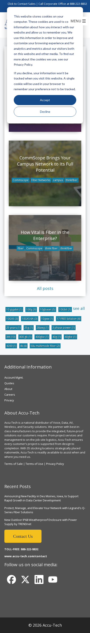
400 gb (25, 337)
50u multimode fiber (45, 346)
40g (56, 337)
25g (28, 328)
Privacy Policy (55, 464)
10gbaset (47, 309)
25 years (13, 328)
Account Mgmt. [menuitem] (13, 377)
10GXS (12, 319)
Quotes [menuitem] (9, 383)
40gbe (70, 337)
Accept (45, 100)
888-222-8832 (78, 4)
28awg (42, 328)
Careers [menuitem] (9, 395)
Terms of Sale (13, 464)
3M (10, 337)
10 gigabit (14, 309)
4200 (11, 346)
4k (23, 346)
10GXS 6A (29, 319)
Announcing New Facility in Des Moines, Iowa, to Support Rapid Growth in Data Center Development (41, 498)
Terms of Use (34, 464)
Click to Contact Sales (22, 4)
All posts (45, 288)
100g (31, 309)
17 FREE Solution (68, 319)
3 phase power (63, 328)
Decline (45, 111)
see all (79, 308)
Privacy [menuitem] (9, 400)
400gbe (41, 337)
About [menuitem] (8, 389)
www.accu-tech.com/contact (25, 556)
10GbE (65, 309)
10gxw (47, 319)
